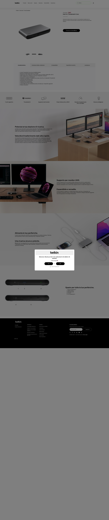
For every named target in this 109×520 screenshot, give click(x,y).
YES (49, 263)
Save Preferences (55, 266)
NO (60, 263)
